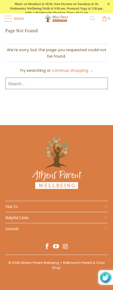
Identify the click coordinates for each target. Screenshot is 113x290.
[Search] (94, 18)
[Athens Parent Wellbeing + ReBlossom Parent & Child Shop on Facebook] (47, 247)
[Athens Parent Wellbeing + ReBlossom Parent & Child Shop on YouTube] (56, 247)
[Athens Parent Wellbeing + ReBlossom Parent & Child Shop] (56, 18)
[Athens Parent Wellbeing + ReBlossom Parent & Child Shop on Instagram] (65, 247)
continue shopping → (72, 70)
